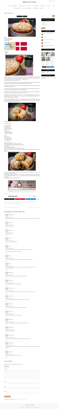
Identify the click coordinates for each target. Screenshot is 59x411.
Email (5, 386)
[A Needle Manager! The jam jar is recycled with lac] (43, 59)
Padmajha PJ (9, 319)
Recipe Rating (6, 365)
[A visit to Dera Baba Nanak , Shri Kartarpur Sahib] (48, 63)
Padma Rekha (10, 272)
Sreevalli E (9, 351)
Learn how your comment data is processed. (20, 399)
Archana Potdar (10, 327)
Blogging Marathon (22, 201)
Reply (6, 220)
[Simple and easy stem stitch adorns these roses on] (53, 54)
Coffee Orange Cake (19, 175)
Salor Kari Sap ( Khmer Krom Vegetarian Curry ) (11, 207)
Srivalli (9, 263)
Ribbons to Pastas (29, 2)
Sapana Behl (9, 311)
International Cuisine (16, 203)
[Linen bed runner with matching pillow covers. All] (43, 54)
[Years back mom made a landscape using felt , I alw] (53, 63)
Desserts (34, 201)
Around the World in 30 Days (14, 201)
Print (35, 196)
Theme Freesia (31, 407)
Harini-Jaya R (10, 222)
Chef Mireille (10, 230)
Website (5, 391)
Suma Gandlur (10, 280)
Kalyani (9, 255)
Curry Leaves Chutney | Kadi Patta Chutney (48, 39)
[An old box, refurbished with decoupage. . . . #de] (53, 59)
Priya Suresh (9, 303)
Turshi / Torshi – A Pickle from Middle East (33, 207)
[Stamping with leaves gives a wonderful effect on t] (48, 59)
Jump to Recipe (20, 16)
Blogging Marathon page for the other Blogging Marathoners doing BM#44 (24, 191)
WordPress (38, 407)
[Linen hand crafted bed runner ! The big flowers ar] (48, 54)
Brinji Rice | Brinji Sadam (46, 42)
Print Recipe (25, 16)
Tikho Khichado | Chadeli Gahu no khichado (48, 45)
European (11, 203)
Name (5, 381)
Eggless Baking (6, 203)
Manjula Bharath (10, 214)
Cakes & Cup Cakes (29, 201)
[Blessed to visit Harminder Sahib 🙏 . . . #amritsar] (43, 63)
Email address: (43, 22)
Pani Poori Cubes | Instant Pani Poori (47, 33)
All (8, 201)
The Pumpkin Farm (10, 288)
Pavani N (9, 238)
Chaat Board (44, 36)
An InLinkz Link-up (6, 193)
